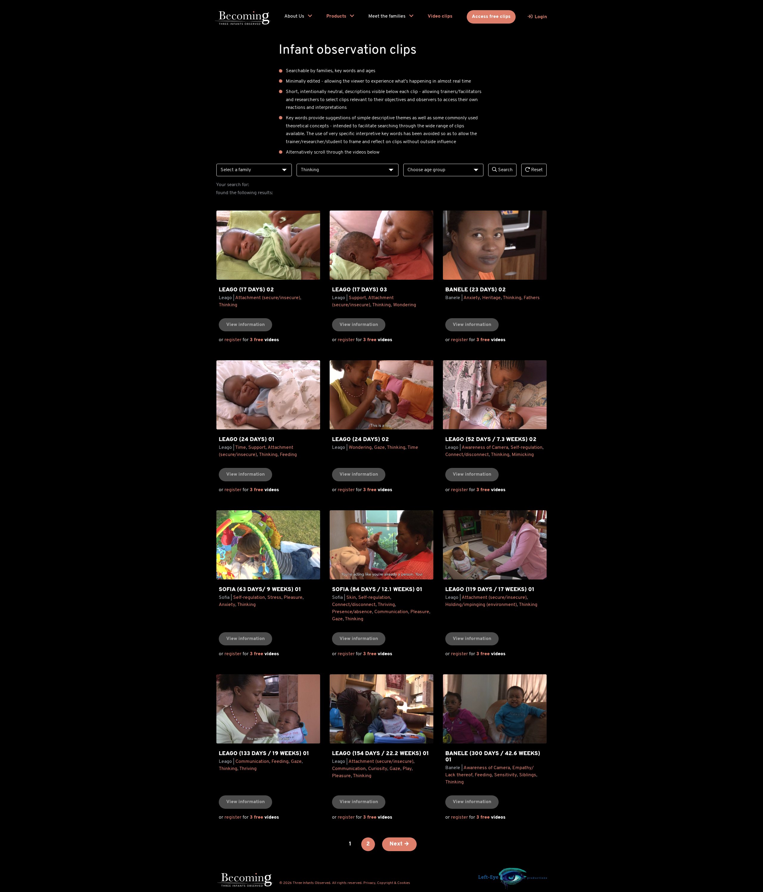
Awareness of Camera (485, 447)
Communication (391, 612)
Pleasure (293, 597)
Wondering (404, 305)
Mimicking (523, 454)
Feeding (288, 454)
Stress (274, 597)
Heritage (491, 298)
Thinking (228, 305)
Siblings (527, 775)
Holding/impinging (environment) (481, 604)
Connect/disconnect (467, 454)
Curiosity (377, 768)
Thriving (386, 604)
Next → (399, 844)
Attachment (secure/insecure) (267, 298)
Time (240, 447)
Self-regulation (526, 447)
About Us (294, 16)
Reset (536, 170)
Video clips (440, 16)
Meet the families (387, 16)
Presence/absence (352, 612)
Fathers (532, 298)
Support (357, 298)
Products (337, 16)
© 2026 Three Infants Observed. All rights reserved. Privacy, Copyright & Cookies (344, 883)
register (232, 340)
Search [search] (505, 170)
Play (407, 768)
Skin (351, 597)
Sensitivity (505, 775)
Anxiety (471, 298)
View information (245, 324)
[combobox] (254, 170)
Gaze (379, 447)
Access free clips (491, 16)
